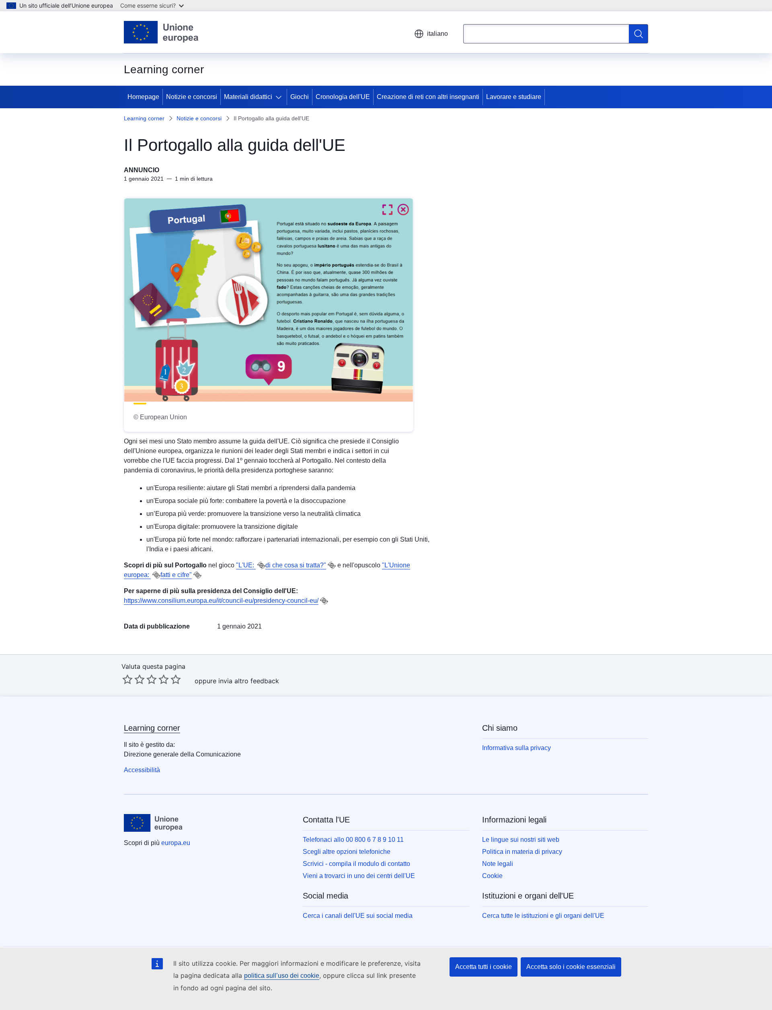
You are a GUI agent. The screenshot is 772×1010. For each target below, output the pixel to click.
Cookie (492, 875)
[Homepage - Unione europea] (161, 32)
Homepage (143, 96)
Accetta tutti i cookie (483, 966)
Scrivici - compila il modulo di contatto (356, 863)
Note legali (497, 863)
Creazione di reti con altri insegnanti (428, 96)
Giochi (299, 96)
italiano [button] (437, 33)
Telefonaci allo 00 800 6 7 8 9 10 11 (353, 839)
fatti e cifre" (176, 574)
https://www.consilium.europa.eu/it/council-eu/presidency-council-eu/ (221, 600)
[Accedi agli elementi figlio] (280, 97)
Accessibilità (142, 770)
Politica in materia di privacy (522, 851)
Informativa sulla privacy (516, 747)
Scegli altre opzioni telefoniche (346, 851)
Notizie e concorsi (191, 96)
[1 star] (127, 679)
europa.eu (175, 842)
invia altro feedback (248, 681)
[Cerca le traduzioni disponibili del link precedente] (261, 565)
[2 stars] (133, 679)
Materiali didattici (248, 96)
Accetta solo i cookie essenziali (571, 966)
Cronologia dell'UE (343, 96)
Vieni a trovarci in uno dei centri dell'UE (359, 875)
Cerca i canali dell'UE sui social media (358, 915)
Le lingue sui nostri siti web (520, 839)
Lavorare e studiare (513, 96)
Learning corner (144, 118)
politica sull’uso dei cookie (281, 975)
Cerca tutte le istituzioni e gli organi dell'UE (543, 915)
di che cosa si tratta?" (295, 565)
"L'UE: (246, 565)
